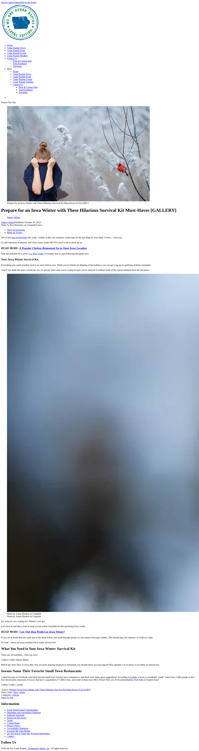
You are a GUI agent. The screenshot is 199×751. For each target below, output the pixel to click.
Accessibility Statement (17, 728)
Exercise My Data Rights (18, 731)
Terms (10, 720)
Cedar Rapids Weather (17, 56)
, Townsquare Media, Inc (38, 748)
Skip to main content (10, 2)
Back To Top (7, 697)
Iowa (15, 692)
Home (10, 45)
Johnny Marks (7, 222)
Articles (15, 695)
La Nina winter (36, 253)
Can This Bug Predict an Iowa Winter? (42, 631)
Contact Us (12, 58)
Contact (10, 736)
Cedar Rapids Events (16, 53)
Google (133, 677)
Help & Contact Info (22, 61)
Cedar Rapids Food (16, 50)
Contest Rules (13, 723)
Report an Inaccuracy (17, 718)
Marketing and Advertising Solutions (24, 712)
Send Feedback (20, 63)
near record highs (19, 237)
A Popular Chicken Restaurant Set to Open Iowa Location (53, 248)
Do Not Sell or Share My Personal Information (28, 733)
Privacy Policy (13, 725)
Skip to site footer (28, 2)
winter (22, 692)
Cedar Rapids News (16, 48)
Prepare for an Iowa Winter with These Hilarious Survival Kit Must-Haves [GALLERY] (50, 689)
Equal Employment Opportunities (22, 710)
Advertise (17, 66)
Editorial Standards (15, 715)
